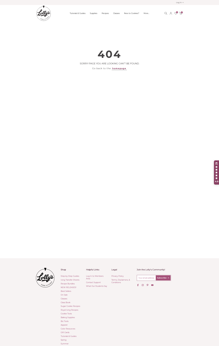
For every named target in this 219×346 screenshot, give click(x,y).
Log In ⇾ (180, 2)
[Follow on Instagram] (143, 285)
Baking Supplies (68, 317)
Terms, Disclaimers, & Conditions (120, 281)
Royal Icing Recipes (69, 310)
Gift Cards (65, 332)
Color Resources (68, 329)
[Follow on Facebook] (138, 285)
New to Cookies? (131, 13)
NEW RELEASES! (68, 287)
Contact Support (93, 282)
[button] (216, 172)
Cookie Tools (66, 314)
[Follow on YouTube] (152, 285)
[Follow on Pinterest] (147, 285)
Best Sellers (66, 291)
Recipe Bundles (68, 284)
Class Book (65, 302)
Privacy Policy (117, 276)
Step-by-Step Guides (70, 276)
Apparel (64, 325)
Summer (65, 344)
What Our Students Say (96, 286)
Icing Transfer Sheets (70, 280)
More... (146, 13)
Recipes (105, 13)
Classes (116, 13)
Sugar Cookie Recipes (70, 306)
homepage (119, 68)
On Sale (64, 295)
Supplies (93, 13)
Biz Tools (64, 321)
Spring (63, 340)
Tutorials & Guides (77, 13)
